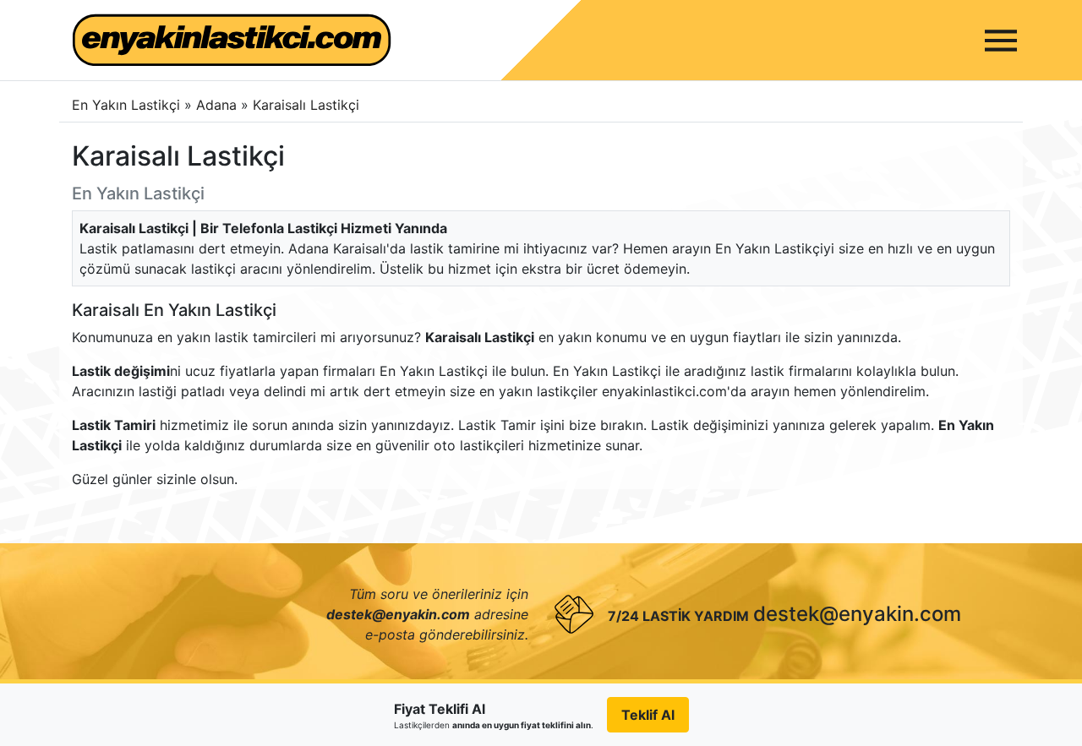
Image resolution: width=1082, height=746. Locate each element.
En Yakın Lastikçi (126, 104)
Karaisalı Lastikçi (306, 104)
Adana (218, 104)
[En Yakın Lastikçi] (231, 40)
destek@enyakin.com (857, 614)
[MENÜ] (1001, 40)
